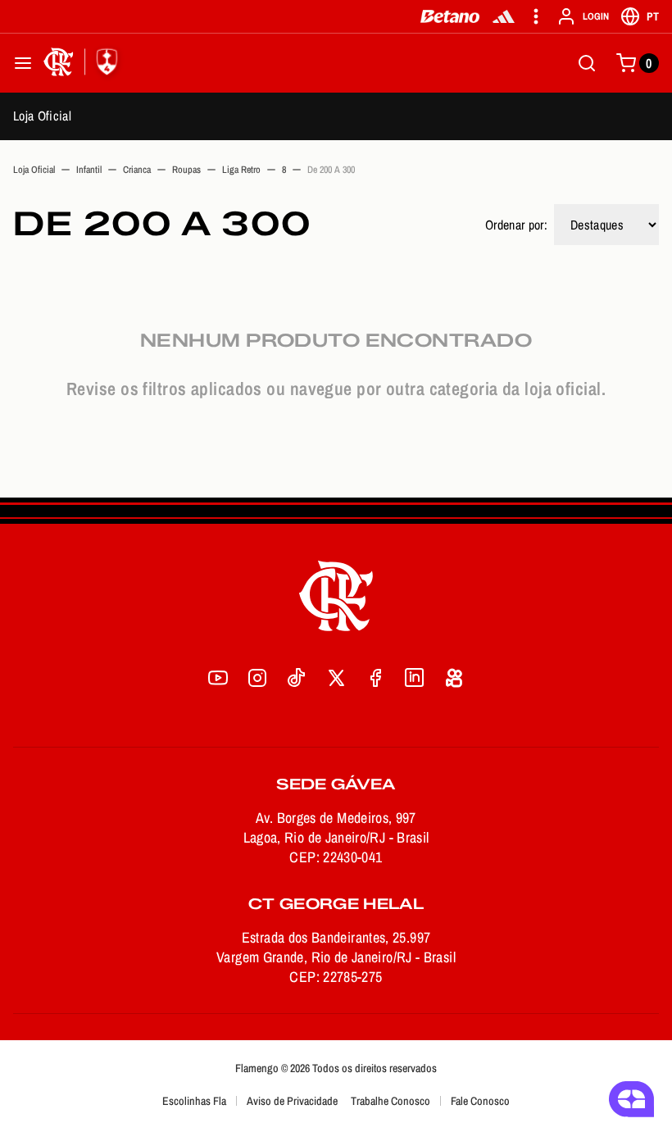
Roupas (186, 169)
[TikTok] (296, 677)
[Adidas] (504, 16)
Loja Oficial (42, 116)
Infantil (89, 169)
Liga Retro (241, 169)
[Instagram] (257, 677)
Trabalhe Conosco (390, 1100)
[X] (336, 677)
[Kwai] (454, 677)
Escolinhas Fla (194, 1100)
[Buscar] (586, 63)
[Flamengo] (84, 63)
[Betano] (450, 16)
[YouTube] (218, 677)
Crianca (137, 169)
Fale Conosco (480, 1100)
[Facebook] (375, 677)
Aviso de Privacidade (292, 1100)
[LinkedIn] (414, 677)
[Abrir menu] (23, 63)
